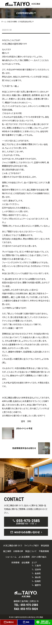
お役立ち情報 (12, 22)
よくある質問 (24, 557)
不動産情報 (44, 551)
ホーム (3, 22)
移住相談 (45, 545)
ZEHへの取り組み (39, 557)
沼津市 (38, 569)
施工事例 (7, 551)
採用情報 (15, 562)
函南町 (38, 581)
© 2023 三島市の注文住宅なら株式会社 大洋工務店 (26, 617)
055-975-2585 (29, 604)
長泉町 (38, 573)
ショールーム (11, 557)
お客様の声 (18, 551)
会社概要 (25, 562)
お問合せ (9, 622)
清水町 (38, 577)
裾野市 (38, 585)
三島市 (38, 565)
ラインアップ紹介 (31, 545)
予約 (26, 622)
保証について (31, 551)
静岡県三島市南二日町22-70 (26, 601)
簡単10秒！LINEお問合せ (45, 622)
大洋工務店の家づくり (12, 545)
